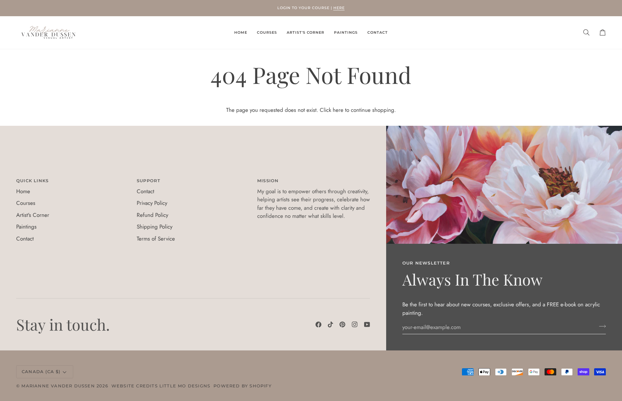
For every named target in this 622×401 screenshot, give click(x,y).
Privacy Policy (152, 203)
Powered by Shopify (242, 385)
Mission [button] (268, 180)
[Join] (600, 326)
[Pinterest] (342, 324)
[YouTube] (367, 324)
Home (23, 191)
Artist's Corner (32, 215)
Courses (25, 203)
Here (339, 8)
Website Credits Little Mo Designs (161, 385)
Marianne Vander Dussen (58, 385)
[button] (267, 32)
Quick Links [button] (32, 180)
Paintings (26, 226)
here (338, 110)
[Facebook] (318, 324)
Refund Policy (152, 215)
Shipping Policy (154, 226)
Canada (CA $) (41, 371)
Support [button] (148, 180)
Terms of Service (156, 238)
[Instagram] (355, 324)
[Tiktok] (330, 324)
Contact (25, 238)
